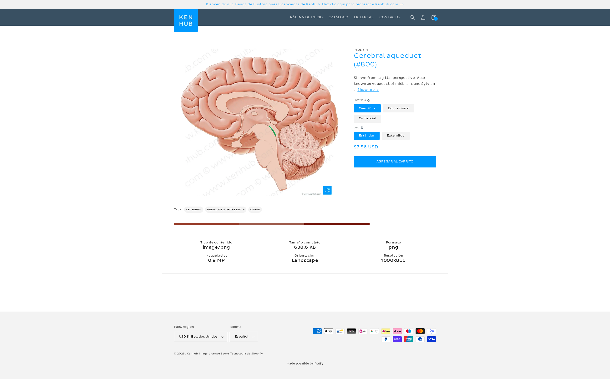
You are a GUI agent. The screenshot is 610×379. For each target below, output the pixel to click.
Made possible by (305, 363)
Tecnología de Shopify (246, 353)
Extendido (396, 135)
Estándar (367, 135)
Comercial (367, 118)
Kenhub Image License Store (208, 353)
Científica (367, 108)
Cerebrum (193, 209)
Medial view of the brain (225, 209)
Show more (368, 90)
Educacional (399, 108)
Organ (255, 209)
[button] (412, 17)
